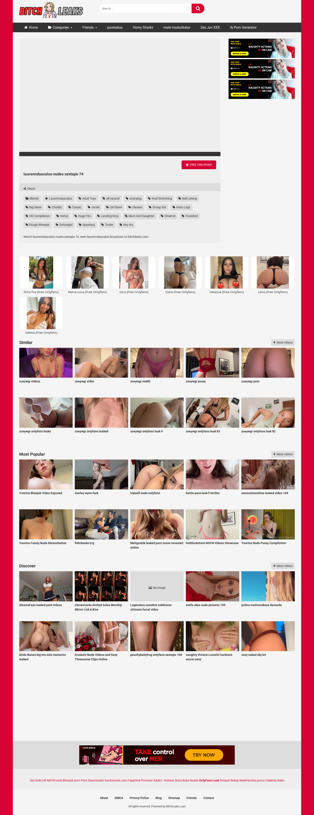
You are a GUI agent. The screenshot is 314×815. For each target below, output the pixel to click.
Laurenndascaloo (60, 198)
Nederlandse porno (252, 780)
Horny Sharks (143, 27)
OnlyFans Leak (209, 780)
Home (33, 27)
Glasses (136, 207)
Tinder (108, 224)
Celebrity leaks (274, 780)
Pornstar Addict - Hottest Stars (161, 780)
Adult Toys (89, 198)
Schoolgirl (65, 224)
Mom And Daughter (141, 216)
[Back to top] (299, 802)
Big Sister (35, 207)
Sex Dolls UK (38, 780)
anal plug (135, 198)
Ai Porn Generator (243, 27)
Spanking (88, 224)
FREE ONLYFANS (200, 164)
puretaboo (115, 27)
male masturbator (176, 27)
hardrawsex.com (116, 780)
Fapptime (134, 780)
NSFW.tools (54, 780)
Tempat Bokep (229, 780)
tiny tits (128, 224)
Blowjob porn (71, 780)
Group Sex (159, 207)
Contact (208, 798)
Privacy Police (139, 798)
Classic (76, 207)
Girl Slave (115, 207)
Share (31, 188)
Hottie (63, 216)
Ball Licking (189, 198)
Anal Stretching (161, 198)
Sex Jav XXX (210, 27)
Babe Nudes (190, 780)
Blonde (34, 198)
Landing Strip (109, 216)
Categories (61, 27)
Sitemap (174, 798)
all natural (112, 198)
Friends (88, 27)
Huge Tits (84, 216)
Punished (191, 216)
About (104, 798)
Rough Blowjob (39, 224)
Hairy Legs (183, 207)
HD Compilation (39, 216)
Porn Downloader (92, 780)
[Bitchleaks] (51, 11)
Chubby (56, 207)
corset (95, 207)
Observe (169, 216)
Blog (159, 798)
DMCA (119, 798)
